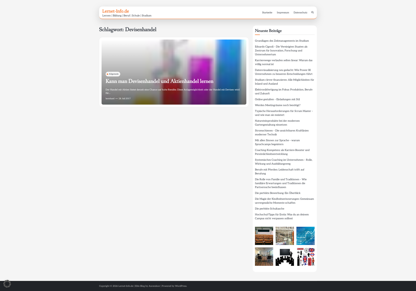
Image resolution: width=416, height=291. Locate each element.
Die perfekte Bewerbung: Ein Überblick (277, 193)
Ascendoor (154, 286)
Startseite (267, 12)
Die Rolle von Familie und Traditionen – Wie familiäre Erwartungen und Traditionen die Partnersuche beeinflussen (281, 183)
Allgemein (114, 74)
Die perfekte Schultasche (269, 208)
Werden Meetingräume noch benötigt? (277, 105)
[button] (7, 284)
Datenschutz (300, 12)
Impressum (283, 12)
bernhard (110, 98)
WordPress (181, 286)
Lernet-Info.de (115, 11)
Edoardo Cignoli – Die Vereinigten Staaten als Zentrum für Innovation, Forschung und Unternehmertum (281, 50)
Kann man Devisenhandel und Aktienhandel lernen (159, 81)
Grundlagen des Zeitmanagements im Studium (282, 40)
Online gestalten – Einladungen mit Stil (277, 99)
